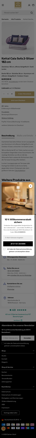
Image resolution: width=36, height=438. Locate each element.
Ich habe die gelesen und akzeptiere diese (19, 250)
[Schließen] (30, 186)
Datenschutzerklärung (24, 249)
